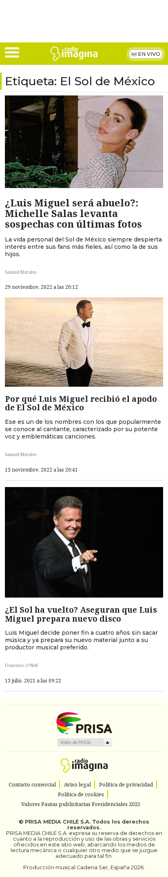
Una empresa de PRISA (84, 722)
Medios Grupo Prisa (84, 742)
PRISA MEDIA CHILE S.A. (58, 822)
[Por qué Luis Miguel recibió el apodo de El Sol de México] (84, 341)
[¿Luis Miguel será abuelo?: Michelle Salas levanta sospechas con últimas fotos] (84, 141)
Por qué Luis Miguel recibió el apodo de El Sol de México (81, 403)
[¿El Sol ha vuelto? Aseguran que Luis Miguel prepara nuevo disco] (84, 541)
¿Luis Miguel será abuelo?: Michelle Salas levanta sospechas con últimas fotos (73, 213)
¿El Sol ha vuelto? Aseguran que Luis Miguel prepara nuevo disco (81, 614)
